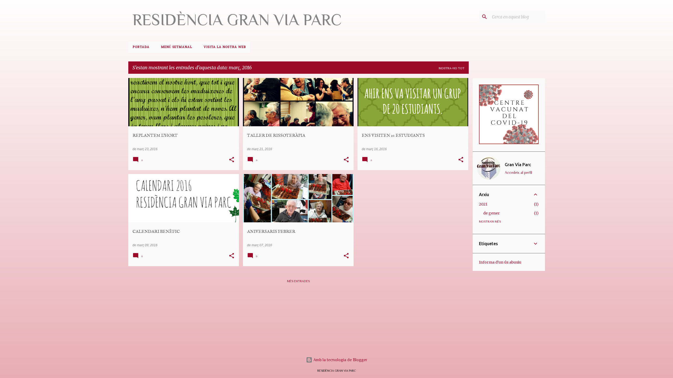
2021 (483, 204)
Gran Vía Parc (518, 164)
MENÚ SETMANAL (176, 47)
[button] (231, 160)
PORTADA (140, 47)
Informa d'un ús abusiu (500, 262)
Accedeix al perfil (518, 172)
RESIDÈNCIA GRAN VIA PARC (236, 19)
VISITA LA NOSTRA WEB (224, 47)
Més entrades (298, 281)
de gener (491, 213)
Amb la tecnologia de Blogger (339, 360)
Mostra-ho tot (452, 68)
